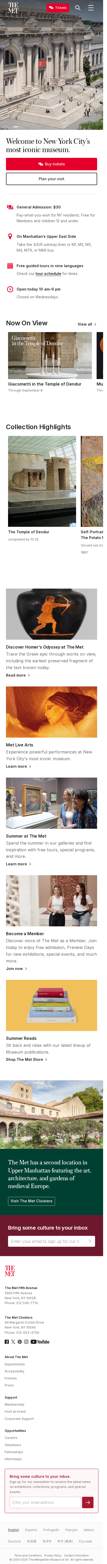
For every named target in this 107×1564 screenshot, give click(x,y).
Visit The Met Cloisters (31, 1201)
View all (85, 324)
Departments (15, 1364)
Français (71, 1530)
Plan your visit (51, 179)
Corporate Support (19, 1419)
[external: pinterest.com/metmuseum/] (20, 1342)
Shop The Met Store (24, 1059)
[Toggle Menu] (91, 8)
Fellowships (14, 1452)
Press (9, 1385)
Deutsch (14, 1541)
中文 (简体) (65, 1541)
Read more (16, 675)
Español (31, 1530)
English (13, 1530)
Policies (11, 1378)
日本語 (31, 1541)
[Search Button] (78, 8)
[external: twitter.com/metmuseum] (13, 1342)
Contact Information (76, 1555)
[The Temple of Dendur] (42, 481)
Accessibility (14, 1371)
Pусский (85, 1541)
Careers (11, 1438)
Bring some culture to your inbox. (40, 1476)
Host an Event (15, 1411)
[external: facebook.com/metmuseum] (7, 1342)
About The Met (16, 1357)
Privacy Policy (53, 1555)
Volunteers (13, 1445)
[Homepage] (13, 8)
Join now (14, 968)
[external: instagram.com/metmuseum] (26, 1342)
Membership (14, 1404)
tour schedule (48, 273)
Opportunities (15, 1431)
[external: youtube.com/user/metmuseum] (40, 1342)
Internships (13, 1459)
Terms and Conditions (28, 1555)
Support (11, 1397)
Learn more (16, 766)
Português (51, 1530)
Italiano (89, 1530)
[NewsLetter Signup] (90, 1241)
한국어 (47, 1541)
